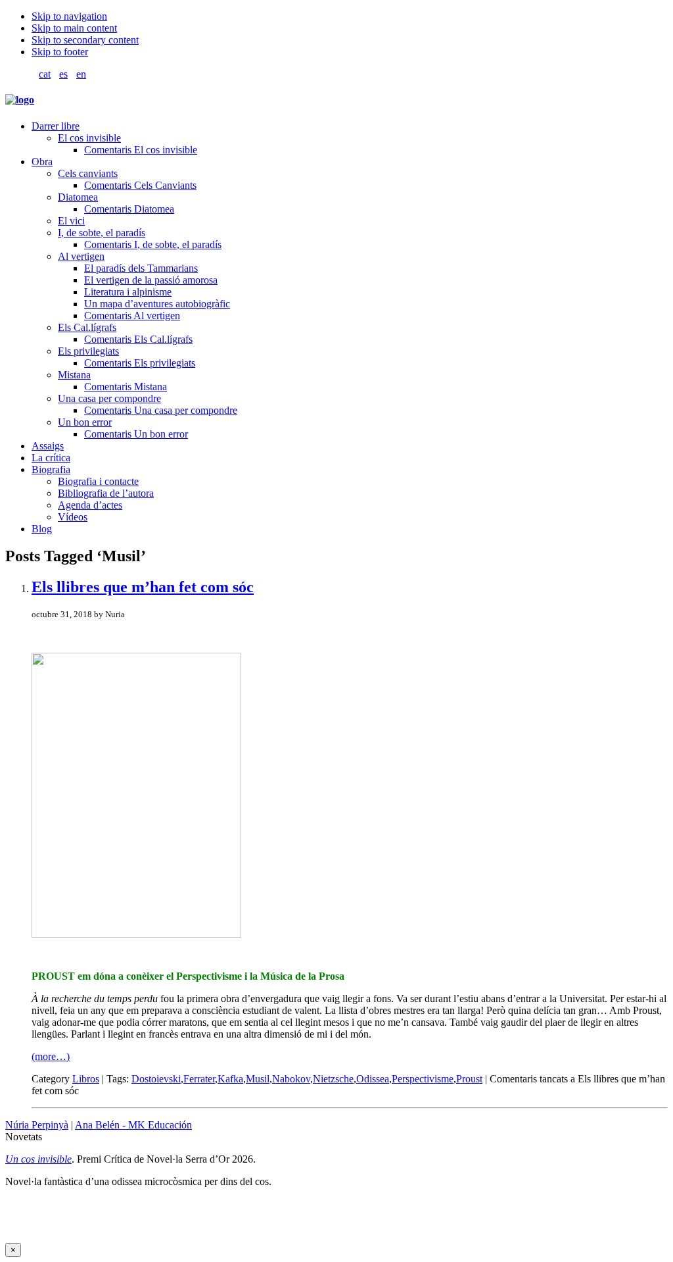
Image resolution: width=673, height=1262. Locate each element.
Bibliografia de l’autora (106, 493)
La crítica (51, 457)
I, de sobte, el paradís (101, 232)
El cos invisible (89, 137)
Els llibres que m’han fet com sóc (143, 586)
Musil (257, 1078)
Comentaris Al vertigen (132, 315)
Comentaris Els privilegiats (139, 362)
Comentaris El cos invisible (140, 149)
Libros (85, 1078)
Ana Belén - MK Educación (133, 1124)
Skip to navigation (69, 16)
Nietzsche (333, 1078)
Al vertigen (81, 256)
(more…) (51, 1056)
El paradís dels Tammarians (141, 268)
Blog (42, 528)
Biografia (51, 469)
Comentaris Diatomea (129, 209)
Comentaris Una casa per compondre (160, 410)
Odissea (372, 1078)
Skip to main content (74, 28)
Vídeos (72, 516)
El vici (71, 220)
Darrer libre (56, 126)
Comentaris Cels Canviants (140, 185)
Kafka (230, 1078)
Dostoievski (156, 1078)
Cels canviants (88, 173)
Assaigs (48, 445)
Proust (469, 1078)
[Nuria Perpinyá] (19, 99)
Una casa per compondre (109, 398)
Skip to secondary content (85, 39)
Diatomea (78, 197)
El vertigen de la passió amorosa (151, 280)
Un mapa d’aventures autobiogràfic (157, 303)
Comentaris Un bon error (136, 434)
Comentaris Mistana (125, 386)
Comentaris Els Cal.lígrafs (138, 339)
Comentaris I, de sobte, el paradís (152, 244)
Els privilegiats (88, 351)
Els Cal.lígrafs (87, 327)
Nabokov (291, 1078)
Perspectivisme (422, 1078)
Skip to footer (60, 51)
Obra (42, 161)
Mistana (74, 374)
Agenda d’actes (90, 505)
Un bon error (85, 422)
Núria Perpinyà (36, 1124)
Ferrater (199, 1078)
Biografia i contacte (98, 481)
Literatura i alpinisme (128, 291)
